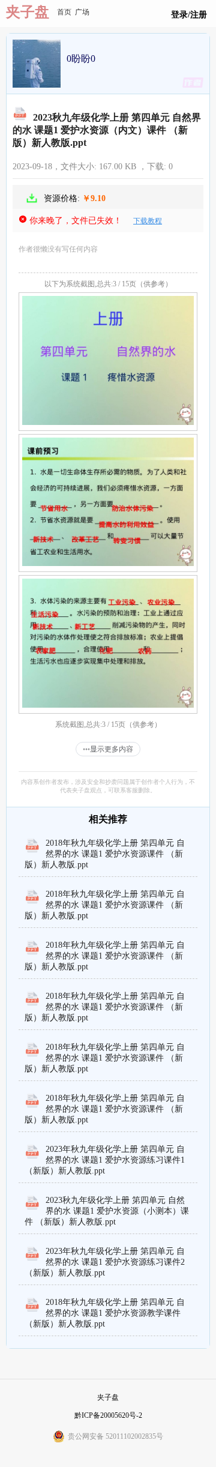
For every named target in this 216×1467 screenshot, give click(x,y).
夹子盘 (27, 12)
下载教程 (147, 221)
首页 (64, 12)
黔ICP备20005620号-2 (108, 1415)
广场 (82, 12)
